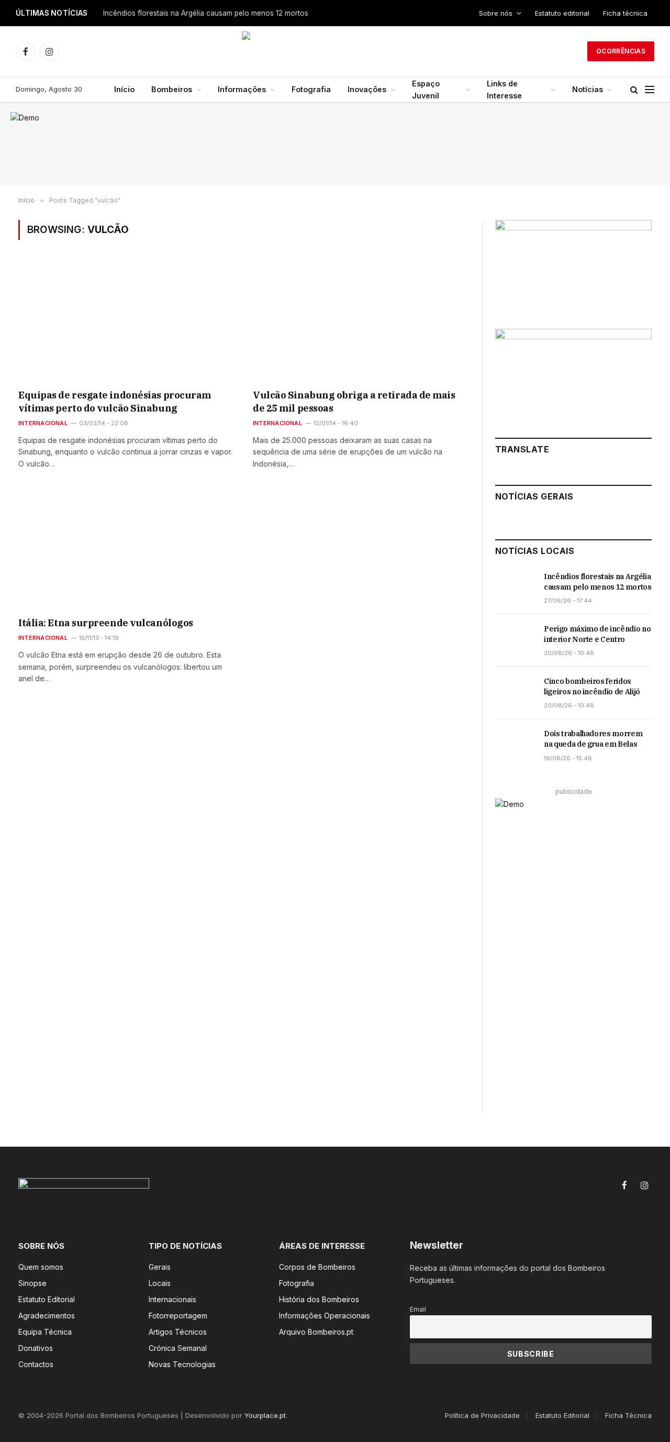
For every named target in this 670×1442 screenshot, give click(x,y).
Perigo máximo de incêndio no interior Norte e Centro (597, 634)
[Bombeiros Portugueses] (335, 51)
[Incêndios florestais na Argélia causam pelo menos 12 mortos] (514, 588)
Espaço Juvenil (426, 89)
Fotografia (311, 89)
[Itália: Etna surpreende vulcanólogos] (126, 549)
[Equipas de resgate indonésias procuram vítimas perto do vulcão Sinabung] (126, 321)
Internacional (43, 423)
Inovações (367, 89)
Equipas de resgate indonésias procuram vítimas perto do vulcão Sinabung (114, 401)
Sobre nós (495, 13)
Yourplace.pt (265, 1415)
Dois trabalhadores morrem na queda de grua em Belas (593, 739)
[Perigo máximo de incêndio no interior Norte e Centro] (514, 640)
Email (418, 1309)
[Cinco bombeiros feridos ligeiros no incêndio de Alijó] (514, 693)
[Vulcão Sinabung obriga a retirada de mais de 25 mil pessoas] (360, 321)
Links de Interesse (504, 89)
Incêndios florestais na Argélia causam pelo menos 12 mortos (205, 13)
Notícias (587, 89)
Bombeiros (171, 89)
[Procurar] (634, 90)
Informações (242, 89)
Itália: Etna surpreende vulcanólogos (105, 623)
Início (124, 89)
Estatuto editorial (562, 13)
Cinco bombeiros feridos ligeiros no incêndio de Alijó (592, 686)
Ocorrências (620, 51)
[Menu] (649, 90)
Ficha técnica (625, 13)
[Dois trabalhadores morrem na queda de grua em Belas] (514, 745)
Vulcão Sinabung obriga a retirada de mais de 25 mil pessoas (354, 401)
